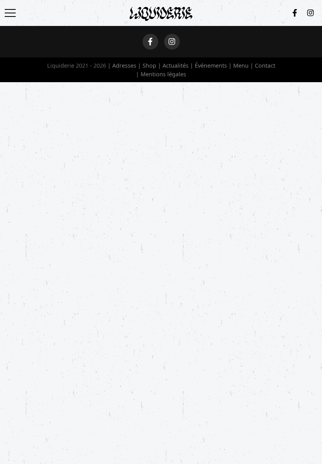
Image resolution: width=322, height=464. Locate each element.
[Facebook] (295, 13)
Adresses (124, 65)
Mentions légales (163, 74)
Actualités (175, 65)
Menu (241, 65)
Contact (265, 65)
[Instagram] (310, 13)
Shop (149, 65)
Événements (211, 65)
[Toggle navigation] (12, 13)
